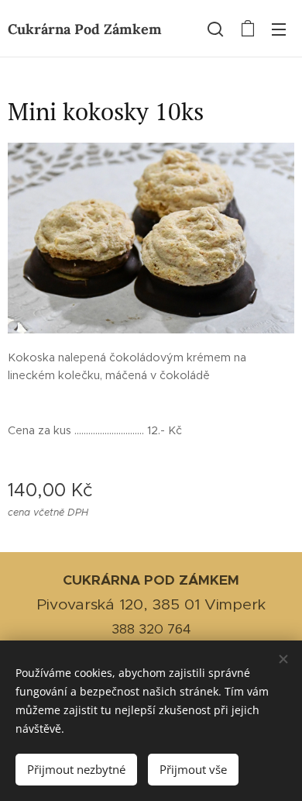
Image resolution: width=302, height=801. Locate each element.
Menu (278, 28)
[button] (215, 28)
